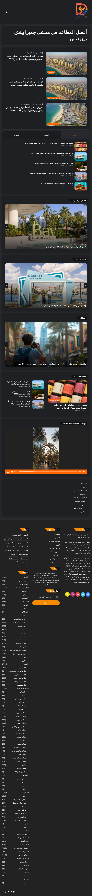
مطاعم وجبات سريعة (19, 758)
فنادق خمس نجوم (20, 678)
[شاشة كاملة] (8, 472)
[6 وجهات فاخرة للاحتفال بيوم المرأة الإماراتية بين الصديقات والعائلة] (80, 176)
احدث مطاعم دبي (23, 543)
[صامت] (12, 472)
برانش (24, 695)
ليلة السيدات (22, 709)
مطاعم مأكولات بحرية (19, 747)
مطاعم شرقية (21, 737)
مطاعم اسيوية (21, 723)
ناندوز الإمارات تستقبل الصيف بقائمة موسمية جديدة (56, 183)
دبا (25, 609)
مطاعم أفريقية (21, 713)
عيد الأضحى (22, 626)
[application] (46, 451)
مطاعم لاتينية (21, 744)
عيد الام (23, 633)
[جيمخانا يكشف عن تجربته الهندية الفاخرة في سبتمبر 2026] (80, 166)
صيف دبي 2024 (22, 858)
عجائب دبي (24, 862)
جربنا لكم (25, 827)
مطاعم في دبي (23, 565)
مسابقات (23, 591)
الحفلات (23, 615)
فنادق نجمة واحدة (20, 681)
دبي (18, 550)
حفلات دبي (25, 550)
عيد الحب (23, 636)
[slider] (48, 471)
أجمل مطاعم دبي (16, 535)
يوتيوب (24, 595)
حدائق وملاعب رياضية (19, 799)
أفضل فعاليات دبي (9, 539)
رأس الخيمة (24, 844)
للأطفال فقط (22, 810)
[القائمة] (3, 12)
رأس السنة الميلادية (19, 622)
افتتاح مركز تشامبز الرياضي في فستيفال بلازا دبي (65, 305)
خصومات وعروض (22, 834)
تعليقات (16, 135)
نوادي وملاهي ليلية (20, 772)
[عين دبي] (81, 12)
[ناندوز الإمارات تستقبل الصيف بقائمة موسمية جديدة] (80, 186)
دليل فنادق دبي (9, 550)
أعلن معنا (81, 512)
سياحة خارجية (23, 855)
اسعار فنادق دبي (10, 543)
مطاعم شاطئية (21, 733)
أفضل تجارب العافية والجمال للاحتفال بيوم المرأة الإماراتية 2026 (59, 247)
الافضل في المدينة (79, 498)
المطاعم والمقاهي (79, 491)
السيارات (23, 786)
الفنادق (83, 487)
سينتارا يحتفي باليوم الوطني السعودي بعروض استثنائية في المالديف (51, 153)
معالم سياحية (21, 817)
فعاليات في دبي (13, 558)
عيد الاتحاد (22, 629)
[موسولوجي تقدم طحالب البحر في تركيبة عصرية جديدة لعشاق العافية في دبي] (80, 146)
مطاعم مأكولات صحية (19, 751)
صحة (24, 883)
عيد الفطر (23, 640)
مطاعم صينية (21, 740)
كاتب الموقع (38, 53)
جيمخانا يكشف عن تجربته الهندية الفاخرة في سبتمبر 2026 (54, 163)
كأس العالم (22, 647)
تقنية (26, 824)
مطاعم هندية (22, 754)
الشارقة (25, 601)
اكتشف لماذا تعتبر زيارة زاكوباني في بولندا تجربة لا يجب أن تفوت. (59, 364)
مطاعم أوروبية (21, 720)
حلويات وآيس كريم (19, 699)
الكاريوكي (23, 692)
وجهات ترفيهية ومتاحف (18, 820)
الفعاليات (82, 484)
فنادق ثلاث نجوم (20, 674)
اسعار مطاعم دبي (23, 546)
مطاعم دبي (16, 562)
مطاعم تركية (22, 730)
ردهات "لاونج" (21, 702)
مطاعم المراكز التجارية (18, 727)
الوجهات (82, 494)
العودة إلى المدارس (19, 619)
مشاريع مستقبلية (79, 501)
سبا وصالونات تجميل (19, 803)
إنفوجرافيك (24, 584)
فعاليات (13, 554)
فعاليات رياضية (21, 643)
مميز (26, 872)
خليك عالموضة (23, 838)
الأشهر (46, 135)
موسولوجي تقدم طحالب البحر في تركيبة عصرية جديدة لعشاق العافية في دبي (48, 143)
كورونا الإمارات (23, 869)
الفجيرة (25, 605)
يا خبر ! (25, 879)
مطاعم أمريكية (21, 716)
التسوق (23, 796)
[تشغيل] (84, 472)
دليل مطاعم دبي (23, 554)
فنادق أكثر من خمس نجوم (17, 671)
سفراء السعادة (23, 851)
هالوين (24, 661)
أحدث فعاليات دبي (23, 539)
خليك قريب (78, 508)
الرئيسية (25, 598)
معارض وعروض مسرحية (17, 650)
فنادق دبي (25, 562)
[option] (46, 226)
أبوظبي (26, 535)
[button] (46, 450)
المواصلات (24, 775)
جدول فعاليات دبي (9, 546)
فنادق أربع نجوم (21, 668)
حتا (27, 831)
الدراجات (23, 782)
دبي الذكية (24, 841)
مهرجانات (23, 657)
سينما (24, 806)
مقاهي (24, 765)
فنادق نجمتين (21, 685)
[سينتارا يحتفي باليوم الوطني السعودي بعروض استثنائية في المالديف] (80, 156)
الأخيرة (75, 135)
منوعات (25, 876)
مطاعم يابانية (21, 761)
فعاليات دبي (24, 558)
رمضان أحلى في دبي (21, 848)
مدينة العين (22, 581)
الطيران (23, 789)
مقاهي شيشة (21, 768)
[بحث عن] (7, 12)
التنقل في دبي (21, 779)
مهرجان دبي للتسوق (19, 654)
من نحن (81, 505)
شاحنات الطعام (21, 706)
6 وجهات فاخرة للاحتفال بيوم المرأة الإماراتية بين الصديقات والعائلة (51, 173)
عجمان (25, 865)
